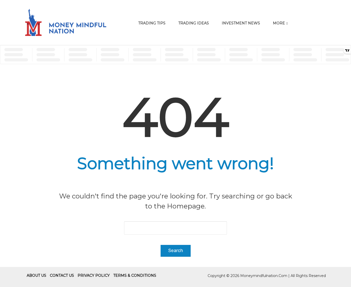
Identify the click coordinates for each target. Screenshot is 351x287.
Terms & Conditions (134, 275)
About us (36, 275)
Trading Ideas (193, 23)
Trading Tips (151, 23)
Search (175, 250)
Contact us (62, 275)
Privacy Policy (94, 275)
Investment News (241, 23)
